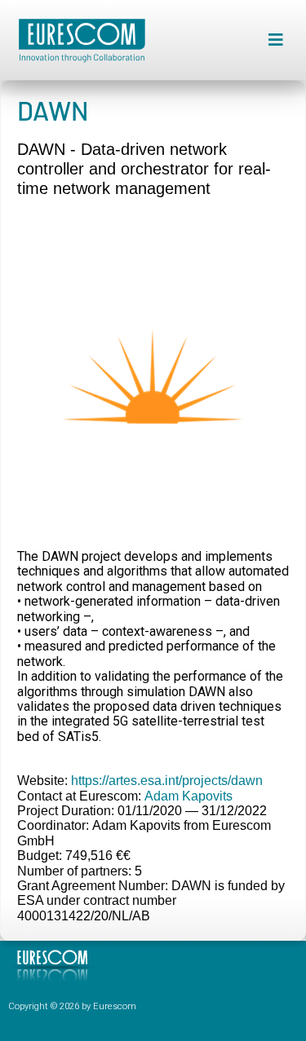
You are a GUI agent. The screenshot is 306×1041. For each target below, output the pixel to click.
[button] (275, 40)
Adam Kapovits (188, 796)
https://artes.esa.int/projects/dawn (167, 780)
